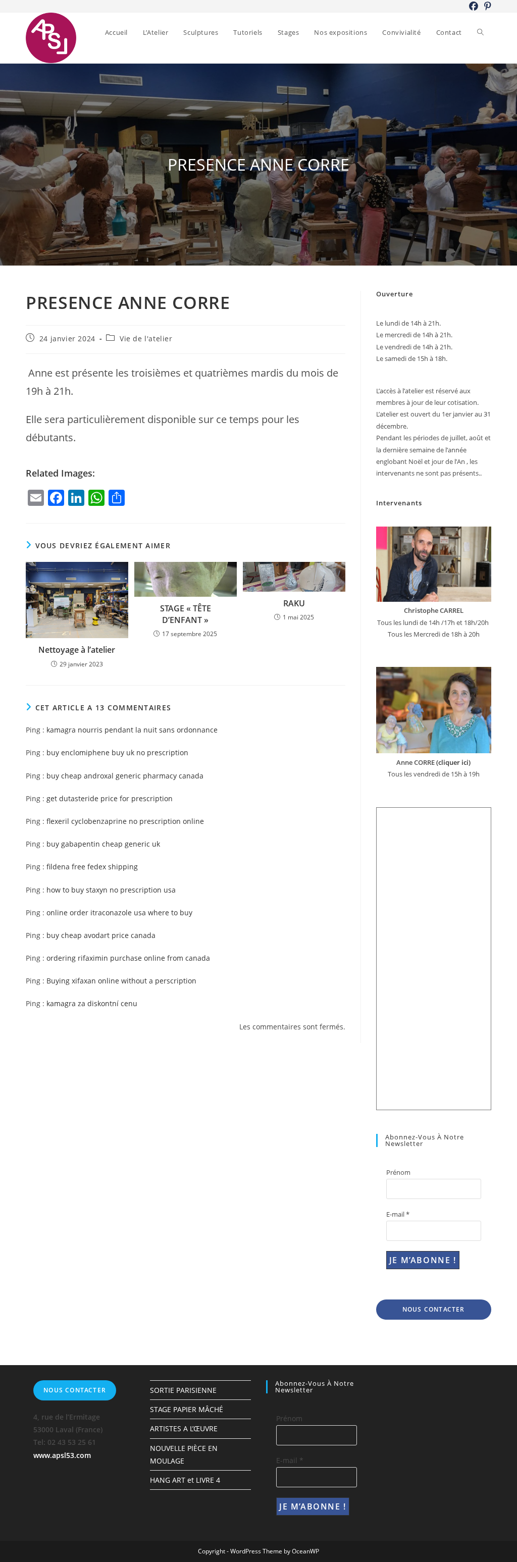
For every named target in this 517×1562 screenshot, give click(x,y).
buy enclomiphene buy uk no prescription (117, 752)
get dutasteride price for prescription (109, 798)
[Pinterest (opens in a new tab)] (486, 6)
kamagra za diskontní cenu (91, 1003)
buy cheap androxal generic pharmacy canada (124, 775)
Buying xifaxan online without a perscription (121, 980)
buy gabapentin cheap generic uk (103, 844)
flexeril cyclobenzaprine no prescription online (125, 821)
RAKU (294, 603)
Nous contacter (433, 1309)
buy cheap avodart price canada (101, 935)
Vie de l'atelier (146, 338)
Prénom (398, 1172)
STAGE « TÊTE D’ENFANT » (185, 614)
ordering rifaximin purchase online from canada (128, 958)
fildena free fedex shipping (92, 866)
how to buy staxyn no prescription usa (111, 890)
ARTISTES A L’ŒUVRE (184, 1428)
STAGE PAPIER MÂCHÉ (186, 1409)
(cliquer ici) (453, 762)
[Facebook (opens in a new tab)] (473, 6)
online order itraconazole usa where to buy (119, 912)
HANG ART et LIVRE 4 (185, 1480)
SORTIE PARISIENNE (183, 1390)
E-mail (397, 1214)
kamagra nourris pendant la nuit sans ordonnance (132, 730)
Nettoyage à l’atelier (76, 649)
